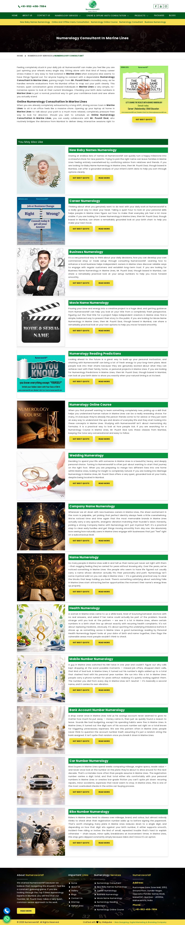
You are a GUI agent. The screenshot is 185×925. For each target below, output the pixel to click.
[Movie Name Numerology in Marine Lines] (41, 323)
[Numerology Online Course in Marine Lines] (41, 425)
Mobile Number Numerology (91, 659)
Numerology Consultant (131, 22)
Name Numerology (84, 557)
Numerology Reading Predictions (95, 354)
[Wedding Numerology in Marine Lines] (41, 475)
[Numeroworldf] (92, 6)
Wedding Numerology (86, 455)
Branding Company (157, 922)
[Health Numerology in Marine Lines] (41, 628)
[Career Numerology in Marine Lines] (41, 221)
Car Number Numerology (88, 761)
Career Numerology (84, 201)
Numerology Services (66, 15)
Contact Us (43, 15)
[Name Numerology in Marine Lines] (41, 577)
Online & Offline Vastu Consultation (106, 15)
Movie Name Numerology (89, 303)
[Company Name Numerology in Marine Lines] (41, 526)
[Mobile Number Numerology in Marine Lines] (41, 679)
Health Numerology (84, 608)
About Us (27, 15)
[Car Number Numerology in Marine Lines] (41, 781)
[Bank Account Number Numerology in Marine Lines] (41, 730)
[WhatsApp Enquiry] (6, 919)
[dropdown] (80, 15)
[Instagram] (166, 6)
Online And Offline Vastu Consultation (70, 22)
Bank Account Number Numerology (97, 710)
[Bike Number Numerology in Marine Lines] (41, 832)
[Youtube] (161, 6)
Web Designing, (121, 922)
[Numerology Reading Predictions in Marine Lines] (41, 374)
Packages (159, 15)
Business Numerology (155, 22)
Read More (104, 178)
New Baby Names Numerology (35, 22)
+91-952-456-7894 (146, 909)
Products (140, 15)
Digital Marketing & (138, 922)
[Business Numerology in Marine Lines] (41, 272)
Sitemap (75, 902)
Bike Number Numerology (89, 812)
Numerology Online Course (104, 22)
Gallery (74, 890)
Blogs (172, 15)
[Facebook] (156, 6)
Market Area (77, 905)
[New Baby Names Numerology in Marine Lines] (41, 170)
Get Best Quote (144, 119)
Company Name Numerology (92, 506)
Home (15, 15)
